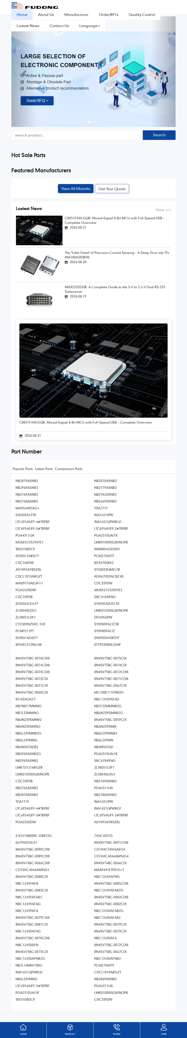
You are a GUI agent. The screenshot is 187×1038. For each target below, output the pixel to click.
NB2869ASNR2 (105, 979)
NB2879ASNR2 (27, 481)
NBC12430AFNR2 (107, 958)
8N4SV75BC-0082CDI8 (111, 897)
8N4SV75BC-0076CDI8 (33, 658)
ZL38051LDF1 (26, 617)
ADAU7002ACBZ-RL (109, 576)
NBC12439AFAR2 (29, 897)
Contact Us (59, 25)
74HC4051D (103, 835)
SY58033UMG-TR (107, 569)
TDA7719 (101, 508)
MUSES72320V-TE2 (108, 590)
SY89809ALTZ (104, 631)
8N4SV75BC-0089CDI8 (33, 856)
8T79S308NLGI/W (107, 644)
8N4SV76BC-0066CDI (110, 863)
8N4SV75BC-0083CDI (32, 890)
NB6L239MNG (26, 740)
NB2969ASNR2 (27, 487)
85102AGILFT (26, 699)
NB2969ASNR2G (28, 754)
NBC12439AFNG (107, 876)
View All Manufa (75, 188)
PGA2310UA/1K (106, 535)
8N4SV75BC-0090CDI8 (33, 849)
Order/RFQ (108, 14)
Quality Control (142, 14)
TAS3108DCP (25, 549)
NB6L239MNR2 (105, 733)
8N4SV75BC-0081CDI (32, 924)
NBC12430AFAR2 (107, 917)
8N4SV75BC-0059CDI (110, 719)
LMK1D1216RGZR (29, 767)
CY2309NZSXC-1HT (30, 624)
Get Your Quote (112, 188)
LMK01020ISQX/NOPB (111, 610)
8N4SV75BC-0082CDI (110, 904)
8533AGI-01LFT (27, 603)
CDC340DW (25, 563)
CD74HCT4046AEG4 (109, 849)
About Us (46, 14)
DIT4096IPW (103, 617)
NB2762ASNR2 (105, 494)
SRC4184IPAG (105, 597)
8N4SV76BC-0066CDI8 (33, 863)
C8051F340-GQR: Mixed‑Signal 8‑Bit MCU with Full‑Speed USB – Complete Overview (115, 220)
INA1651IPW (103, 515)
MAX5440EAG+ (28, 508)
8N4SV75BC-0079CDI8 (33, 917)
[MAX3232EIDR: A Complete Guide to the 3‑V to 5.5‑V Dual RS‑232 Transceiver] (39, 299)
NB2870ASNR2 (105, 481)
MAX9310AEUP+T (29, 583)
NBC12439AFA (27, 911)
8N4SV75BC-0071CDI (32, 685)
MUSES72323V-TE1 (30, 542)
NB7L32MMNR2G (107, 706)
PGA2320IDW (26, 590)
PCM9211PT (25, 631)
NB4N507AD (103, 747)
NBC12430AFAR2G (108, 911)
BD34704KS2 (104, 563)
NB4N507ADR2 (27, 747)
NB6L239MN (103, 740)
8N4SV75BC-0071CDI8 (111, 679)
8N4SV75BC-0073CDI (32, 952)
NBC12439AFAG (28, 904)
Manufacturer (76, 14)
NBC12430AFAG (28, 931)
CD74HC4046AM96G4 (111, 856)
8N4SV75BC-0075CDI (110, 658)
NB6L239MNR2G (28, 733)
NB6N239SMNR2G (108, 713)
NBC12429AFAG (106, 699)
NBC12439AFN (27, 883)
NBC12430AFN (27, 945)
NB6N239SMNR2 (29, 719)
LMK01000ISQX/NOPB (111, 542)
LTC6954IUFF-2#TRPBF (111, 528)
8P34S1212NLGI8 (29, 644)
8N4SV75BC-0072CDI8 (111, 672)
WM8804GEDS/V (107, 549)
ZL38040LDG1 (26, 610)
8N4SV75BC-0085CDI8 (111, 883)
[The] (39, 264)
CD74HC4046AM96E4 (32, 870)
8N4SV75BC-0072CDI (32, 679)
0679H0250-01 (26, 842)
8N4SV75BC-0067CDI (110, 685)
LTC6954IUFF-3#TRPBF (33, 528)
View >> (163, 209)
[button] (23, 71)
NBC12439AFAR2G (108, 890)
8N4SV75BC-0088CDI (32, 876)
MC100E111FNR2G (109, 692)
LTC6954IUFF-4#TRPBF (33, 522)
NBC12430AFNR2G (30, 958)
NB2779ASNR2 (105, 487)
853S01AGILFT (27, 638)
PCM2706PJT (104, 556)
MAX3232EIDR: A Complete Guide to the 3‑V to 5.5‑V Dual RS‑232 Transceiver (115, 289)
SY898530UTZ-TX (106, 603)
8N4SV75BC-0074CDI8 (33, 665)
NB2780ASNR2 (105, 795)
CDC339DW (103, 583)
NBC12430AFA (105, 938)
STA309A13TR (26, 515)
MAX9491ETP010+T (109, 870)
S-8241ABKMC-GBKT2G (34, 835)
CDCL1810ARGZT (29, 576)
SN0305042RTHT (106, 638)
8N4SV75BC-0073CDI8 (33, 672)
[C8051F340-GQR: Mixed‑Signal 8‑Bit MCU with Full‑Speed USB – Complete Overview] (39, 229)
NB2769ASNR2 (27, 494)
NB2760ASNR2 (27, 501)
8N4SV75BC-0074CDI (110, 665)
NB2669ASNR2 (105, 501)
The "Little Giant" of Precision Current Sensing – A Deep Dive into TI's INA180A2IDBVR (117, 254)
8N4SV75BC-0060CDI (32, 692)
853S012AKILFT (27, 556)
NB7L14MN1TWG (29, 965)
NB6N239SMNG (28, 726)
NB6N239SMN (105, 726)
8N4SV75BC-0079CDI (110, 924)
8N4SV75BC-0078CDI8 (33, 938)
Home (22, 14)
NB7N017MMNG (29, 706)
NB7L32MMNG (27, 713)
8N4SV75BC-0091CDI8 (111, 842)
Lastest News (28, 25)
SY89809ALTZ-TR (106, 624)
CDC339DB (24, 597)
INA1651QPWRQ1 (108, 522)
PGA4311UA (25, 535)
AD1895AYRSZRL (29, 569)
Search (159, 134)
